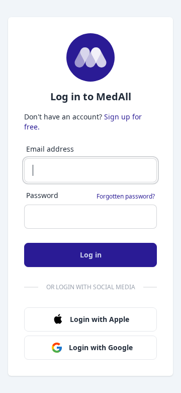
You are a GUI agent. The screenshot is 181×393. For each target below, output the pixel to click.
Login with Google (101, 347)
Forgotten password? (126, 196)
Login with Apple (99, 319)
